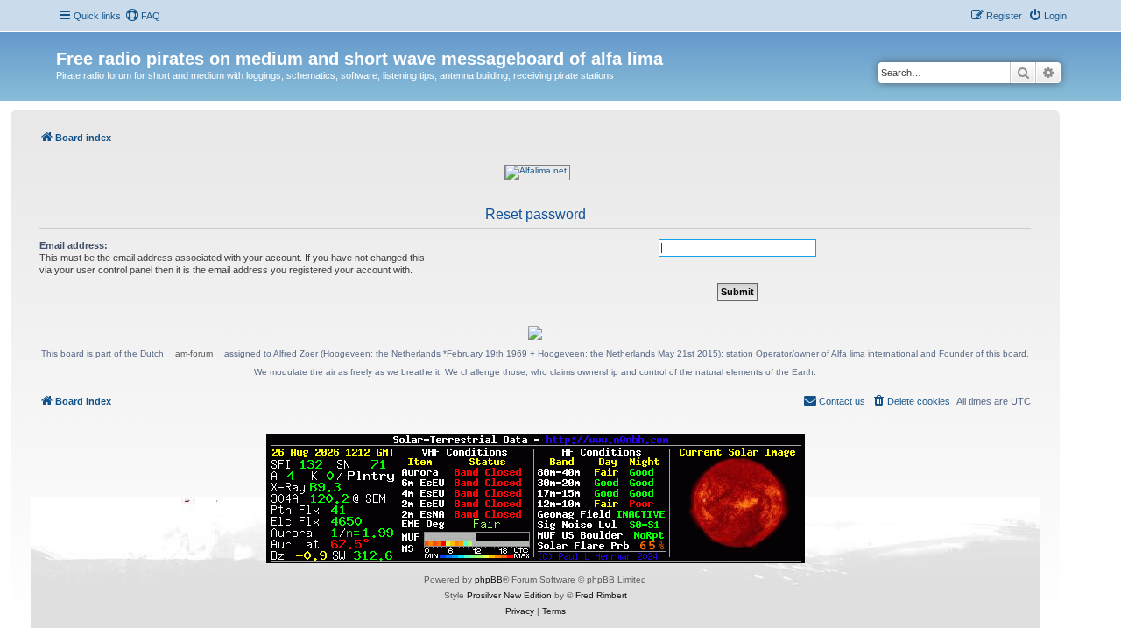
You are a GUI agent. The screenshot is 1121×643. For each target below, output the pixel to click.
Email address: (73, 245)
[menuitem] (142, 15)
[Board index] (66, 40)
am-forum (194, 353)
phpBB (489, 579)
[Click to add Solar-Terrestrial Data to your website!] (535, 498)
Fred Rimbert (601, 595)
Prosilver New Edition (509, 595)
